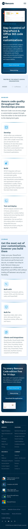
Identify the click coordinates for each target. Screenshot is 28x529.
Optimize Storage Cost (20, 430)
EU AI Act (17, 446)
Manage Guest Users (20, 436)
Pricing (3, 446)
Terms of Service (16, 513)
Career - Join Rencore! (20, 458)
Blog (3, 455)
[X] (5, 521)
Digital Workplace (6, 430)
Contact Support (6, 466)
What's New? (5, 444)
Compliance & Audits (20, 444)
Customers (17, 460)
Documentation (5, 468)
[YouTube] (8, 521)
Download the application (14, 398)
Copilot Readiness (19, 441)
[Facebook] (2, 521)
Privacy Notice (5, 513)
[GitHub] (15, 521)
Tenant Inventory (19, 438)
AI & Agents (4, 438)
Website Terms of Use (14, 509)
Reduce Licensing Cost (20, 433)
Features (4, 441)
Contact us (17, 468)
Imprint (4, 509)
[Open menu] (25, 3)
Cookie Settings (6, 518)
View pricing (14, 70)
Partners (17, 463)
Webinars (4, 458)
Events (16, 466)
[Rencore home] (8, 3)
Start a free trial (14, 65)
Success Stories (5, 463)
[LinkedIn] (11, 521)
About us (17, 455)
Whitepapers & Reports (7, 460)
